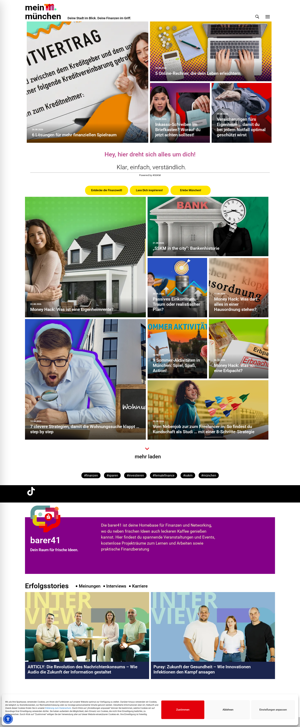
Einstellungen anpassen (273, 709)
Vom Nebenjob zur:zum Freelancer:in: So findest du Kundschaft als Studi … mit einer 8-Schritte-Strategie (203, 429)
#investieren (135, 475)
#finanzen (91, 475)
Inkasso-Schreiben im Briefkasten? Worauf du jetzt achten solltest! (178, 129)
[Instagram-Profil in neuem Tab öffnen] (31, 693)
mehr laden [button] (148, 456)
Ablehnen (228, 709)
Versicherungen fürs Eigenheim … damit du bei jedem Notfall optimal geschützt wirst (241, 127)
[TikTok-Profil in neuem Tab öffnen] (31, 491)
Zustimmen (182, 709)
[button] (257, 17)
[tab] (106, 190)
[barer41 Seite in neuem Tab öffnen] (51, 518)
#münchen (208, 475)
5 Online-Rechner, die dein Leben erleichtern (197, 73)
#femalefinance (163, 475)
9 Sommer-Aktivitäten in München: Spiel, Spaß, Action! (176, 365)
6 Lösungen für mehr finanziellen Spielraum (74, 134)
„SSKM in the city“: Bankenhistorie (186, 248)
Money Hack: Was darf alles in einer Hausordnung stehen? (235, 304)
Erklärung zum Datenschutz (58, 708)
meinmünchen (43, 11)
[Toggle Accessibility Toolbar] (7, 719)
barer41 (45, 540)
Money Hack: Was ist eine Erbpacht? (234, 368)
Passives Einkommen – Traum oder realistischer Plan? (176, 304)
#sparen (112, 475)
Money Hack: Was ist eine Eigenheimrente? (71, 309)
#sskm (188, 475)
